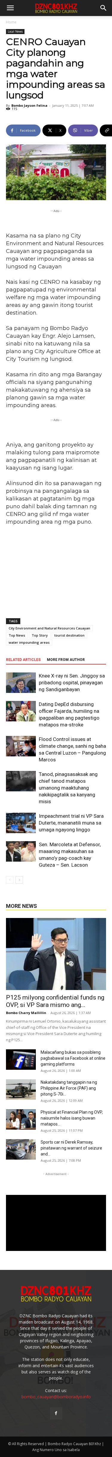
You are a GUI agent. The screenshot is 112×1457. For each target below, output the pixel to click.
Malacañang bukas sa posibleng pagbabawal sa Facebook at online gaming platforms (73, 1058)
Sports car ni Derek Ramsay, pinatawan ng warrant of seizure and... (71, 1148)
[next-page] (19, 880)
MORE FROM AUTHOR (66, 660)
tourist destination (69, 635)
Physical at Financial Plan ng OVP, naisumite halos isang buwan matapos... (72, 1118)
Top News (17, 635)
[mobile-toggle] (10, 8)
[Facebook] (56, 1413)
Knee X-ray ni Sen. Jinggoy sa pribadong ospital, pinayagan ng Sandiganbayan (72, 682)
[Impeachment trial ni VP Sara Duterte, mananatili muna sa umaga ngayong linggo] (21, 823)
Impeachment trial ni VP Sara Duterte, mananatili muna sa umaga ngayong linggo (71, 823)
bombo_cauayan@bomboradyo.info (56, 1396)
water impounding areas (29, 642)
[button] (103, 8)
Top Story (40, 635)
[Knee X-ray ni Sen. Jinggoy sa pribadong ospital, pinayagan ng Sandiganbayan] (21, 682)
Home (11, 22)
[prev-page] (9, 880)
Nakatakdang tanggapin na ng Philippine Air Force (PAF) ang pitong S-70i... (69, 1088)
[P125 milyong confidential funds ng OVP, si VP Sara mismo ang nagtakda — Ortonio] (56, 954)
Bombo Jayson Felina (29, 105)
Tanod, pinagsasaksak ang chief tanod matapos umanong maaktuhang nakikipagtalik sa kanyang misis (68, 787)
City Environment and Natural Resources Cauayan (49, 628)
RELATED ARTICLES (23, 660)
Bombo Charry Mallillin (26, 1012)
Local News (15, 31)
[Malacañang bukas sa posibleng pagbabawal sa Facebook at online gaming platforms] (21, 1059)
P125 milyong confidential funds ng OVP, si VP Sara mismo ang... (55, 1001)
